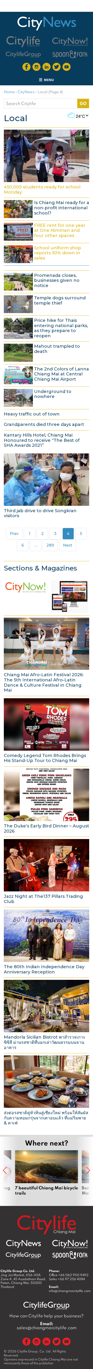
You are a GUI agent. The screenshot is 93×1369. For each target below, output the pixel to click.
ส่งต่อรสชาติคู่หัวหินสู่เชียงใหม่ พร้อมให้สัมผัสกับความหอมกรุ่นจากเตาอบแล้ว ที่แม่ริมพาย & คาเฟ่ (46, 1090)
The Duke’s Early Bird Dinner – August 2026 (46, 800)
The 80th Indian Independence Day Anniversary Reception (46, 941)
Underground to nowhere (46, 397)
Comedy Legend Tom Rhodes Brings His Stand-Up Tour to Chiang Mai (46, 730)
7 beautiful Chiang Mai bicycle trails (46, 1173)
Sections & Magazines (40, 568)
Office (68, 1275)
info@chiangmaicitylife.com (70, 1291)
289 (51, 545)
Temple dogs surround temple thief (46, 303)
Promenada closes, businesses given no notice (46, 281)
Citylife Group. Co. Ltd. (34, 1351)
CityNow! (46, 595)
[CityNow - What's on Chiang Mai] (70, 1244)
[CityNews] (46, 23)
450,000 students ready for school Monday (46, 161)
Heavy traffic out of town (46, 414)
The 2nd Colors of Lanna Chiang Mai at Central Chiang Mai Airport (46, 374)
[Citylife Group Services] (23, 54)
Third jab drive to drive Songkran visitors (46, 485)
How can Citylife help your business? (46, 1316)
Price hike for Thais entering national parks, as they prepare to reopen (46, 327)
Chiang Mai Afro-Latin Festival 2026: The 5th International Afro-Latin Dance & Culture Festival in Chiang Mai (46, 655)
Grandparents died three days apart (46, 424)
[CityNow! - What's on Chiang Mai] (70, 41)
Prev (14, 533)
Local (15, 118)
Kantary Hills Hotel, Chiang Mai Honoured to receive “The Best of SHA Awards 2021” (46, 440)
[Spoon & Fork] (70, 54)
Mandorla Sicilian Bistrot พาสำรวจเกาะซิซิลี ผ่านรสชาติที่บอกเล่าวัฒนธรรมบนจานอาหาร (46, 1014)
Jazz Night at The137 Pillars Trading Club (46, 871)
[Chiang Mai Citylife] (23, 41)
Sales (67, 1279)
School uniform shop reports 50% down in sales (46, 253)
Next (67, 545)
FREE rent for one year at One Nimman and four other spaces (46, 231)
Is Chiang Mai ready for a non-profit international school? (46, 208)
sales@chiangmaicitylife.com (47, 1325)
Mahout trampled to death (46, 352)
